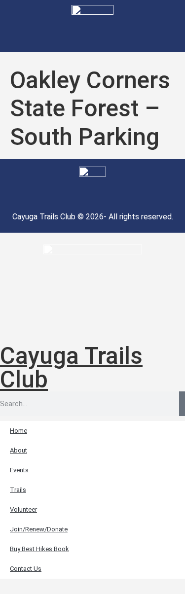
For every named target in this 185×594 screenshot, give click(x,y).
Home (18, 430)
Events (19, 470)
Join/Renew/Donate (39, 529)
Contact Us (25, 568)
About (18, 450)
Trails (18, 489)
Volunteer (23, 509)
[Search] (182, 403)
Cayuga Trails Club (71, 367)
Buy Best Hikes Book (39, 549)
